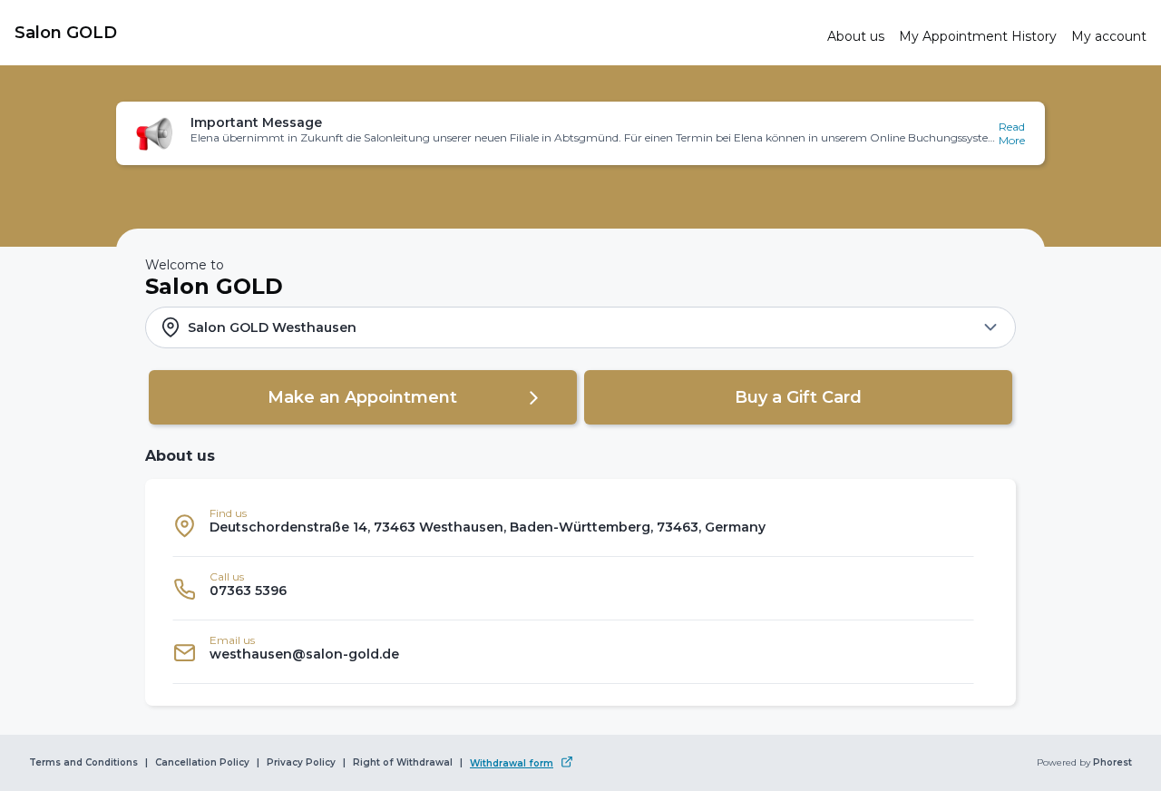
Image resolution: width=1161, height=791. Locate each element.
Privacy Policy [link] (301, 762)
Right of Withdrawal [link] (403, 762)
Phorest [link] (1112, 762)
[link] (414, 32)
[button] (580, 133)
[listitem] (573, 525)
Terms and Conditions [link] (83, 762)
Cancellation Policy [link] (202, 762)
